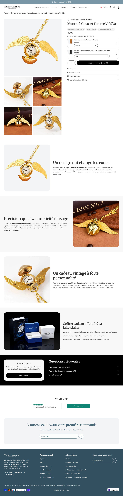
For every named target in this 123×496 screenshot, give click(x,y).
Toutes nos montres (18, 13)
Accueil (6, 13)
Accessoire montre (47, 477)
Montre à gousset (33, 13)
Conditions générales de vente (76, 477)
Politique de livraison (72, 473)
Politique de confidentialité (12, 485)
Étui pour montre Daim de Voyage (86, 40)
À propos (43, 459)
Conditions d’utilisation (48, 485)
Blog (41, 462)
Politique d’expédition (73, 485)
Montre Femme (45, 470)
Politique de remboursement (75, 470)
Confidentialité (70, 466)
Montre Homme (45, 466)
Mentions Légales (71, 462)
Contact (68, 459)
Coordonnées (61, 485)
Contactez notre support (24, 375)
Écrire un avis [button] (78, 406)
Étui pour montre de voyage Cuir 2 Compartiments (92, 51)
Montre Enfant (45, 473)
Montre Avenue (64, 490)
